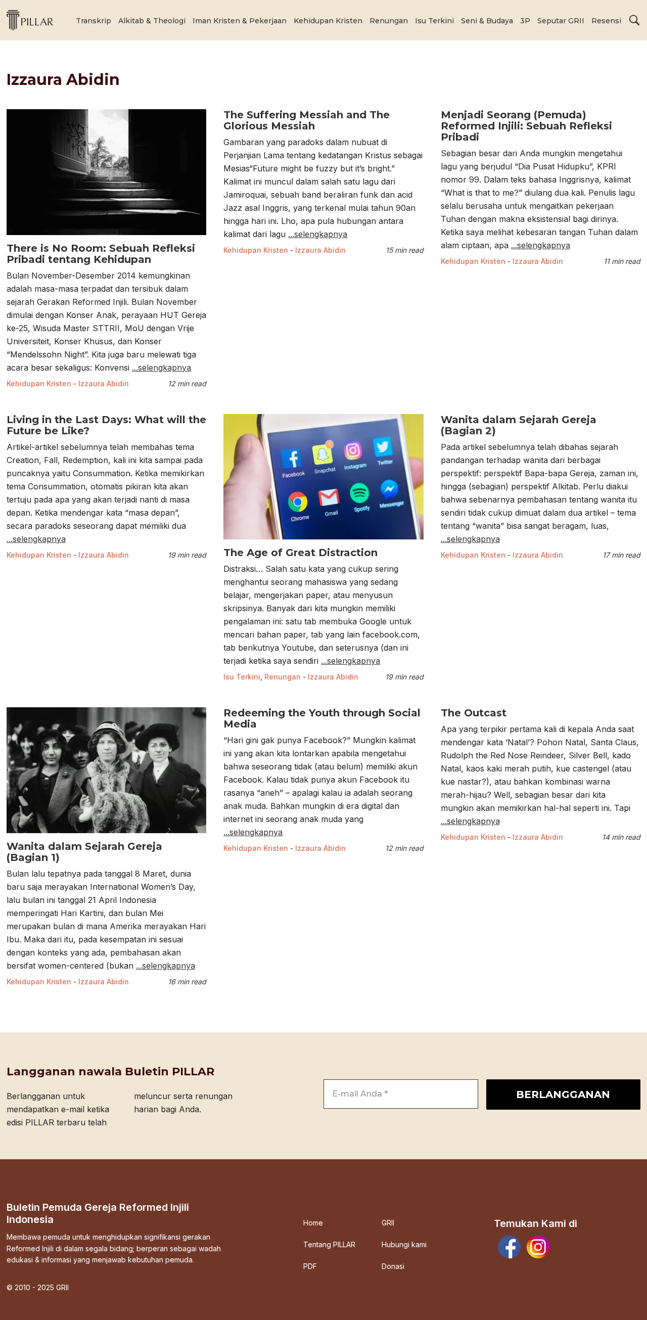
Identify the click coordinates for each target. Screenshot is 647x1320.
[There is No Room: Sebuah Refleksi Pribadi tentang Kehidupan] (106, 236)
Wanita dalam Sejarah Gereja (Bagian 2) (518, 425)
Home (313, 1222)
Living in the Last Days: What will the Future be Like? (106, 425)
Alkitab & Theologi (152, 20)
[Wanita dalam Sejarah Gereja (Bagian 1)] (106, 834)
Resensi (606, 20)
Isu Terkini (434, 20)
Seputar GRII (560, 20)
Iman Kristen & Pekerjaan (240, 20)
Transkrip (93, 20)
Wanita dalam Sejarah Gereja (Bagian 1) (84, 851)
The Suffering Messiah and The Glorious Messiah (306, 120)
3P (525, 20)
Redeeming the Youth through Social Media (322, 718)
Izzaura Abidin (103, 383)
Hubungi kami (404, 1244)
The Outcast (473, 713)
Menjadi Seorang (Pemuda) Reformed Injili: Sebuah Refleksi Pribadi (526, 126)
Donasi (393, 1266)
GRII (388, 1222)
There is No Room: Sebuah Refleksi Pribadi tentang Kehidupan (101, 253)
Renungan (388, 20)
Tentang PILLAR (329, 1244)
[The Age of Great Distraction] (323, 540)
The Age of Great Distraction (300, 553)
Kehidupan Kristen (328, 20)
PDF (310, 1266)
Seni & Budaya (487, 20)
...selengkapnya (161, 367)
